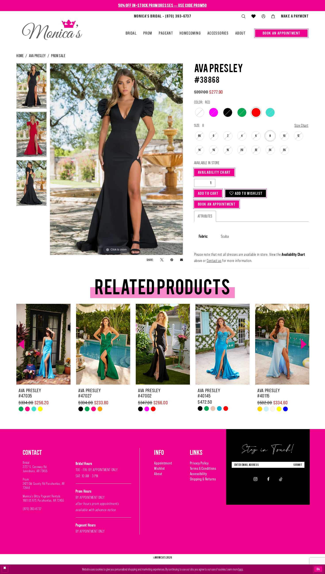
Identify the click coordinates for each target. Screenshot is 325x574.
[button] (263, 16)
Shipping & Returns (203, 479)
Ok (318, 569)
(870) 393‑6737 (32, 509)
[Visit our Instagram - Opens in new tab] (255, 479)
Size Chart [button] (301, 125)
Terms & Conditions (203, 468)
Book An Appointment (216, 204)
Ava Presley (37, 55)
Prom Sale (58, 55)
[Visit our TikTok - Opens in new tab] (281, 479)
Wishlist (159, 468)
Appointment (163, 463)
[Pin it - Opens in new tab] (171, 260)
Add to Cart (208, 193)
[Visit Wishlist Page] (253, 16)
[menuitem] (162, 16)
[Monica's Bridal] (52, 28)
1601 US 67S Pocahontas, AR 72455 (43, 500)
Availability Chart (214, 172)
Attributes (205, 216)
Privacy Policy (199, 463)
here (240, 569)
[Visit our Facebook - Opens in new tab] (268, 479)
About (158, 473)
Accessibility (198, 473)
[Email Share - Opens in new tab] (181, 259)
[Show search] (243, 16)
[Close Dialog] (5, 569)
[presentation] (43, 344)
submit (297, 465)
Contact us (214, 260)
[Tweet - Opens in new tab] (162, 260)
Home (19, 55)
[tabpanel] (31, 87)
